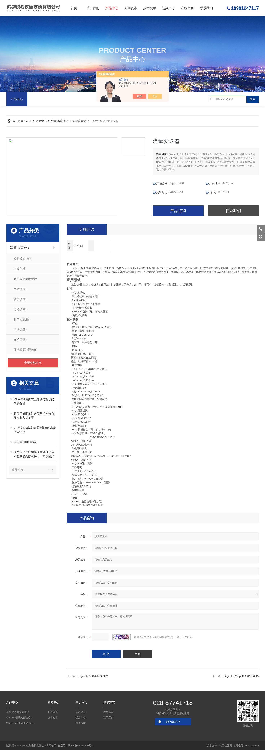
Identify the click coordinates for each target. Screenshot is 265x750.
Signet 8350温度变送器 (93, 676)
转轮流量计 (79, 120)
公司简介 (81, 712)
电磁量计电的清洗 (25, 442)
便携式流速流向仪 (25, 349)
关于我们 (92, 8)
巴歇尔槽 (19, 268)
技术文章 (149, 8)
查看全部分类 (32, 362)
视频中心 (168, 8)
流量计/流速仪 (59, 120)
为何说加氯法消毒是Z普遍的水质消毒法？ (35, 430)
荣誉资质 (81, 723)
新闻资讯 (130, 8)
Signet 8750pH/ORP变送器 (241, 676)
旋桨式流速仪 (22, 258)
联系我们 (206, 8)
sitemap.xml (252, 745)
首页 (74, 8)
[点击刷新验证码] (121, 637)
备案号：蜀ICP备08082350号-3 (76, 745)
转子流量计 (21, 299)
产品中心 (111, 8)
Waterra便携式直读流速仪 (20, 717)
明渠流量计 (21, 329)
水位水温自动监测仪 (17, 712)
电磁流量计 (21, 309)
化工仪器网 (225, 745)
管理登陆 (238, 745)
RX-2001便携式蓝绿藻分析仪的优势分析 (34, 401)
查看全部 (17, 469)
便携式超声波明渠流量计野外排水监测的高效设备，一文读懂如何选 (34, 454)
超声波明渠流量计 (25, 278)
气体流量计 (21, 289)
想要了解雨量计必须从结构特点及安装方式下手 (34, 415)
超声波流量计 (22, 319)
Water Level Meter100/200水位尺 (20, 723)
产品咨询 (178, 211)
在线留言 (187, 8)
